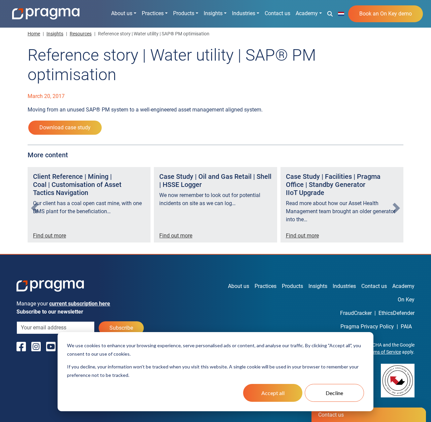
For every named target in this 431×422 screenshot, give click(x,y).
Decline (334, 393)
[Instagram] (36, 347)
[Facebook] (21, 347)
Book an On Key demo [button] (385, 13)
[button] (330, 13)
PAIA (406, 326)
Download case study (65, 127)
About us (121, 13)
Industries (243, 13)
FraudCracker (356, 313)
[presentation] (34, 208)
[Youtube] (50, 347)
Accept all (273, 393)
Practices (153, 13)
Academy (307, 13)
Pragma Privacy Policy (367, 326)
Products (183, 13)
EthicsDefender (396, 313)
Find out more (49, 235)
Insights (213, 13)
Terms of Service (384, 352)
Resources (81, 33)
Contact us (277, 13)
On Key (406, 299)
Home (34, 33)
